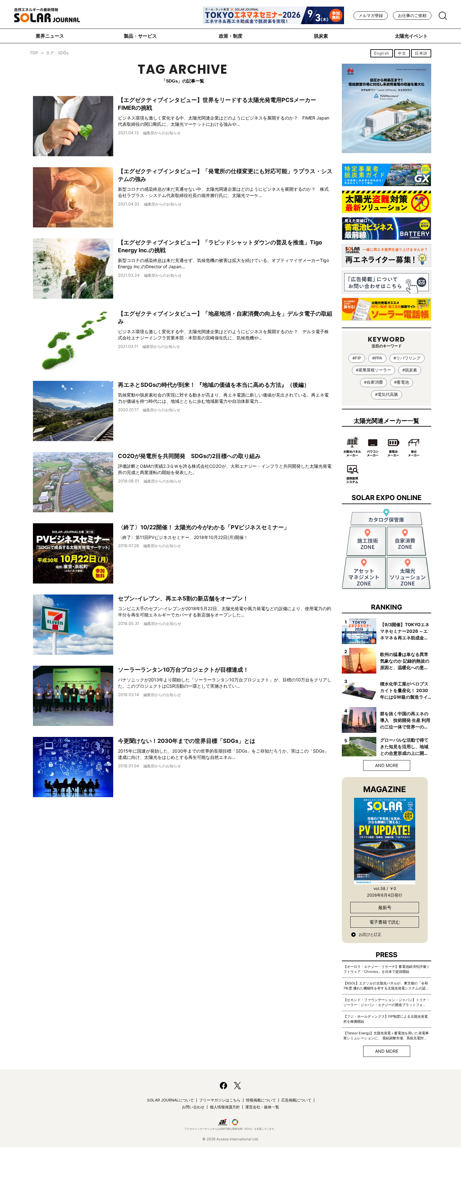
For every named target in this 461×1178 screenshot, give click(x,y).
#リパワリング (407, 358)
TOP (34, 53)
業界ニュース (50, 36)
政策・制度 (230, 36)
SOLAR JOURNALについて (170, 1100)
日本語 (421, 53)
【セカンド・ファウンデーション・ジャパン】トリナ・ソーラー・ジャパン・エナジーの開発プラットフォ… (386, 1002)
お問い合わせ (193, 1107)
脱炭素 (321, 36)
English (381, 53)
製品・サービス (140, 36)
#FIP (356, 358)
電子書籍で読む (384, 922)
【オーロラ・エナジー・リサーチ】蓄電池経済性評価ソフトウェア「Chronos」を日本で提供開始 (386, 969)
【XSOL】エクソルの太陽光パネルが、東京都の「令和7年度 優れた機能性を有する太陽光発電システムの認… (385, 985)
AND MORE (386, 765)
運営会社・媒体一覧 (262, 1107)
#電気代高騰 (386, 394)
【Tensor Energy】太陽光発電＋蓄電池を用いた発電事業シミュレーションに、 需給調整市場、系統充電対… (386, 1035)
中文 (402, 53)
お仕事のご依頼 (412, 15)
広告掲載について (296, 1100)
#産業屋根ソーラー (373, 370)
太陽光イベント (411, 36)
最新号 (384, 907)
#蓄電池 (401, 382)
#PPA (377, 358)
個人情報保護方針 (225, 1107)
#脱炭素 (409, 370)
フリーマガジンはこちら (220, 1100)
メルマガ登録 (370, 15)
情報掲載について (261, 1100)
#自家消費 (373, 382)
